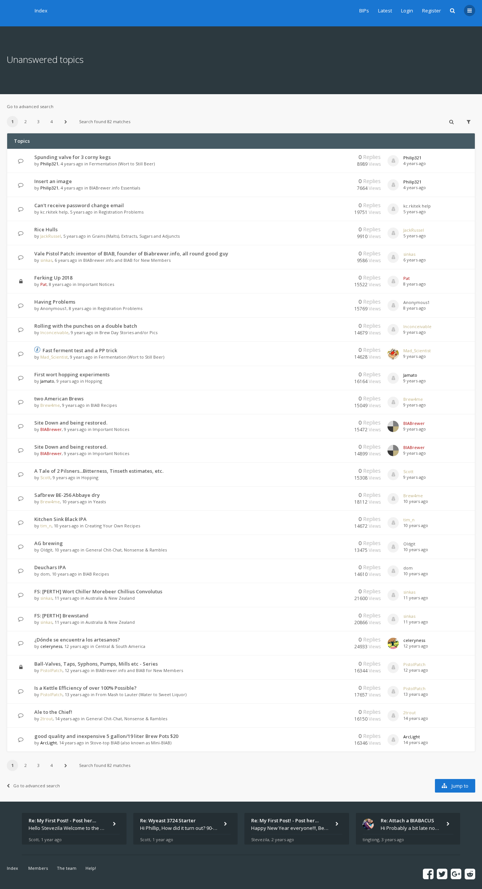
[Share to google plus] (456, 873)
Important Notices (96, 284)
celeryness (51, 646)
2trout (46, 718)
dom (45, 574)
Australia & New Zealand (110, 598)
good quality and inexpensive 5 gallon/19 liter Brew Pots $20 (106, 736)
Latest (385, 10)
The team (66, 868)
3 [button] (38, 121)
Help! (90, 868)
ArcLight (48, 742)
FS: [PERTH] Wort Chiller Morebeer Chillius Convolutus (98, 591)
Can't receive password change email (79, 205)
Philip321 (49, 163)
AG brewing (48, 543)
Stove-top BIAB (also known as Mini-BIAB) (130, 742)
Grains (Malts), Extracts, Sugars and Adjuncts (136, 236)
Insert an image (53, 181)
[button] (65, 121)
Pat (43, 284)
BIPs (364, 10)
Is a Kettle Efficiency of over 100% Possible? (85, 687)
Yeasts (99, 501)
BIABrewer (51, 429)
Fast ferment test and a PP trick (80, 350)
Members (38, 868)
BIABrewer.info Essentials (114, 188)
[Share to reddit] (470, 873)
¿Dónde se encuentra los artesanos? (77, 639)
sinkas (46, 260)
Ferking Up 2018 (53, 277)
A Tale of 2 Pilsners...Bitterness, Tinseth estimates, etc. (98, 470)
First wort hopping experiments (72, 374)
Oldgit (46, 550)
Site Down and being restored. (70, 422)
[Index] (16, 13)
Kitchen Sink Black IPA (60, 519)
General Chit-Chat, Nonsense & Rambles (126, 550)
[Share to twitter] (442, 873)
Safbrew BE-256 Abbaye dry (67, 495)
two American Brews (59, 398)
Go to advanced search (30, 106)
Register (431, 10)
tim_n (46, 526)
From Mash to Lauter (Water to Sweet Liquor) (141, 694)
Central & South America (120, 646)
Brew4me (50, 405)
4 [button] (51, 121)
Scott (45, 477)
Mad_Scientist (54, 357)
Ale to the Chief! (53, 712)
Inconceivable (54, 332)
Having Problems (54, 301)
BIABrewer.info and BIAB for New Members (127, 260)
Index (41, 10)
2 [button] (25, 121)
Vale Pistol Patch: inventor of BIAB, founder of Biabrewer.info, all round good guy (131, 253)
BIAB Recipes (104, 405)
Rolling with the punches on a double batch (85, 325)
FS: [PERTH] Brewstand (61, 615)
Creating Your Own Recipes (112, 526)
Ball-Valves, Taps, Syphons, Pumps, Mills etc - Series (96, 663)
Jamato (47, 381)
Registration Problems (121, 212)
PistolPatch (51, 670)
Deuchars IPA (50, 567)
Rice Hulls (46, 229)
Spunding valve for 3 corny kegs (72, 157)
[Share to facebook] (428, 873)
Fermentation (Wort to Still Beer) (122, 163)
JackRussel (50, 236)
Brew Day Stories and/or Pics (128, 332)
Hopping (93, 381)
